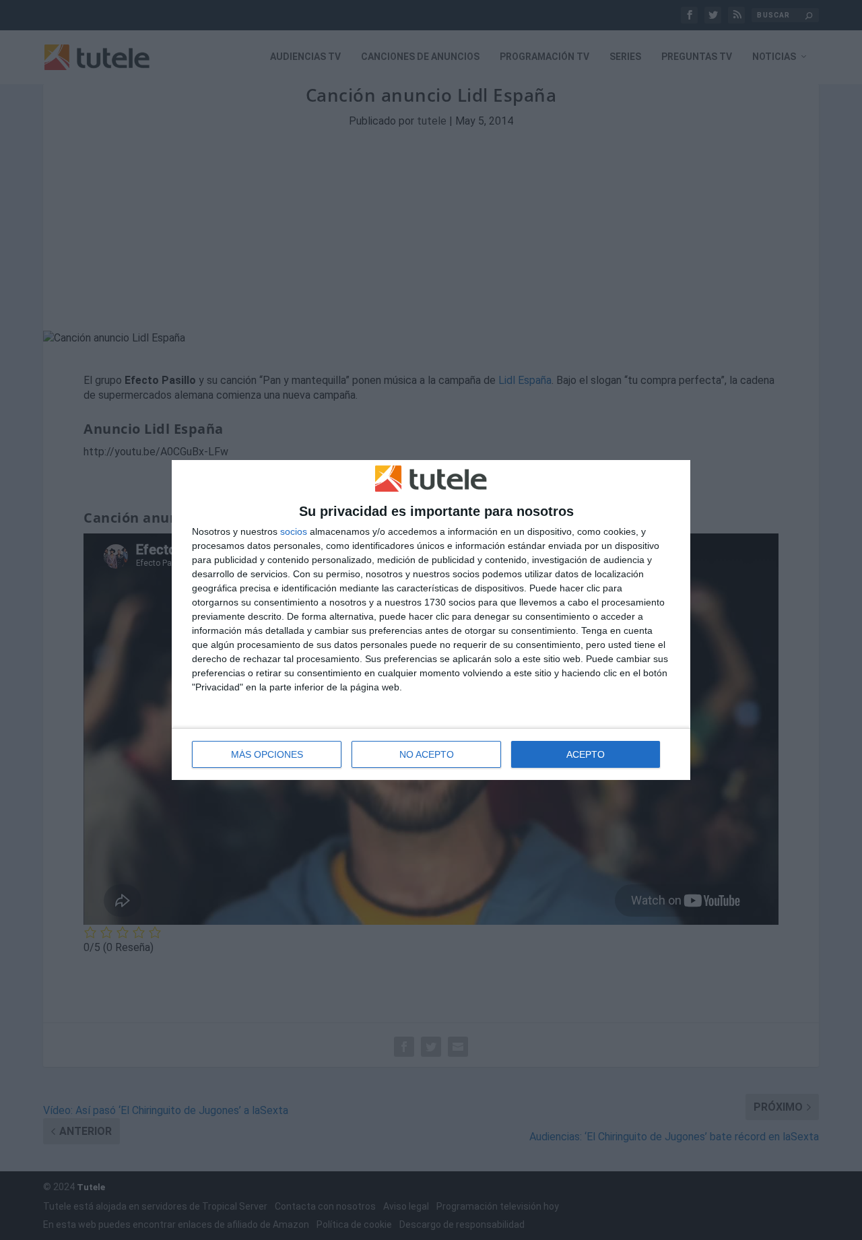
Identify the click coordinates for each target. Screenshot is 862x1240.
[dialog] (431, 620)
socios (293, 531)
